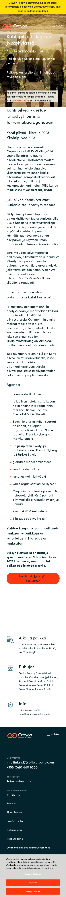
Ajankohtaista (14, 812)
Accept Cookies (33, 891)
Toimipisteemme (19, 781)
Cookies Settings (33, 873)
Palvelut (11, 803)
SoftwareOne (19, 100)
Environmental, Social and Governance (28, 847)
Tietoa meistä (14, 829)
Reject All (33, 882)
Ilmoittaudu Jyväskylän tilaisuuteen (33, 578)
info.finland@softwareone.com (30, 762)
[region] (33, 875)
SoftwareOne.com (44, 6)
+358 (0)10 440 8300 (22, 767)
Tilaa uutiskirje (15, 838)
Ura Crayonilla (15, 821)
